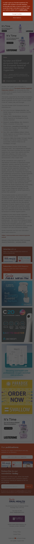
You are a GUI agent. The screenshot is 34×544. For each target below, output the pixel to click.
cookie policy (23, 10)
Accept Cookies (17, 14)
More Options (17, 17)
